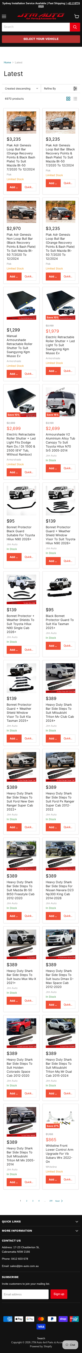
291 (51, 1201)
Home (7, 62)
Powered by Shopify (41, 1346)
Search (41, 1338)
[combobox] (36, 27)
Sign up (59, 1294)
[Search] (75, 27)
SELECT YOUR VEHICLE (41, 39)
